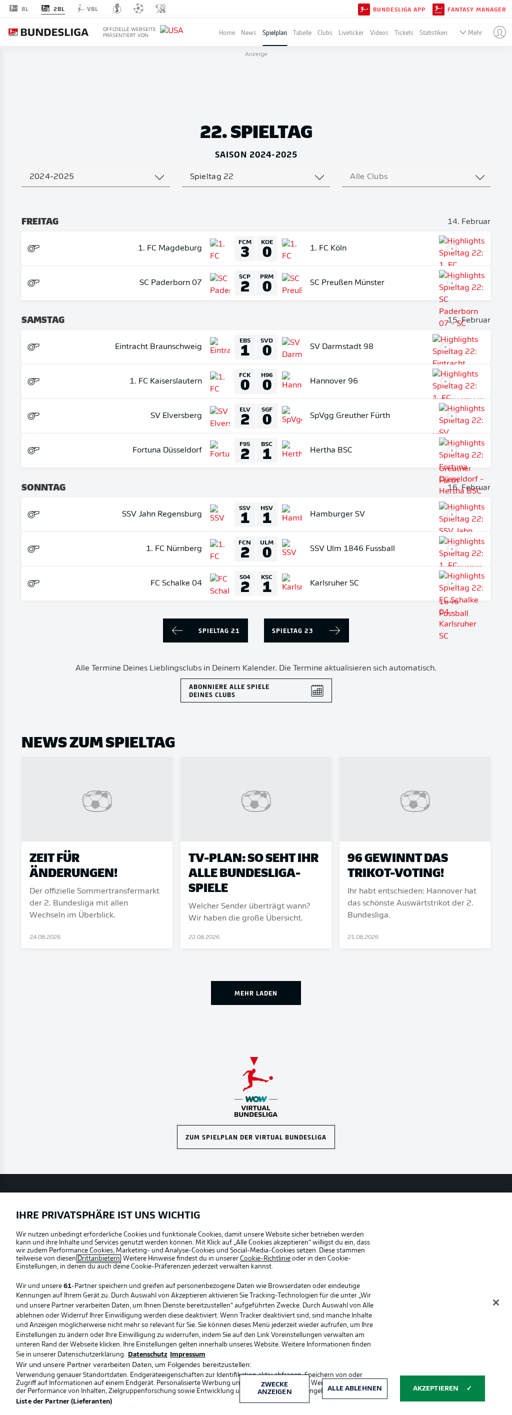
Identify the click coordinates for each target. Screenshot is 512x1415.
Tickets (404, 32)
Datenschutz (148, 1355)
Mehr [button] (475, 32)
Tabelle (302, 32)
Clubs (325, 32)
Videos (379, 32)
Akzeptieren (435, 1389)
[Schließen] (496, 1303)
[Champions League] (139, 8)
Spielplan (274, 32)
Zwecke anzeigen (275, 1389)
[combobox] (96, 177)
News (248, 32)
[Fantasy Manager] (438, 8)
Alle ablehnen (355, 1389)
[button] (496, 32)
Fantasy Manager (477, 9)
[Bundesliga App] (364, 8)
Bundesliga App (399, 9)
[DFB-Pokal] (117, 8)
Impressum (188, 1355)
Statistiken (434, 32)
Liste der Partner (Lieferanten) (64, 1401)
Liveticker (351, 32)
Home (227, 32)
